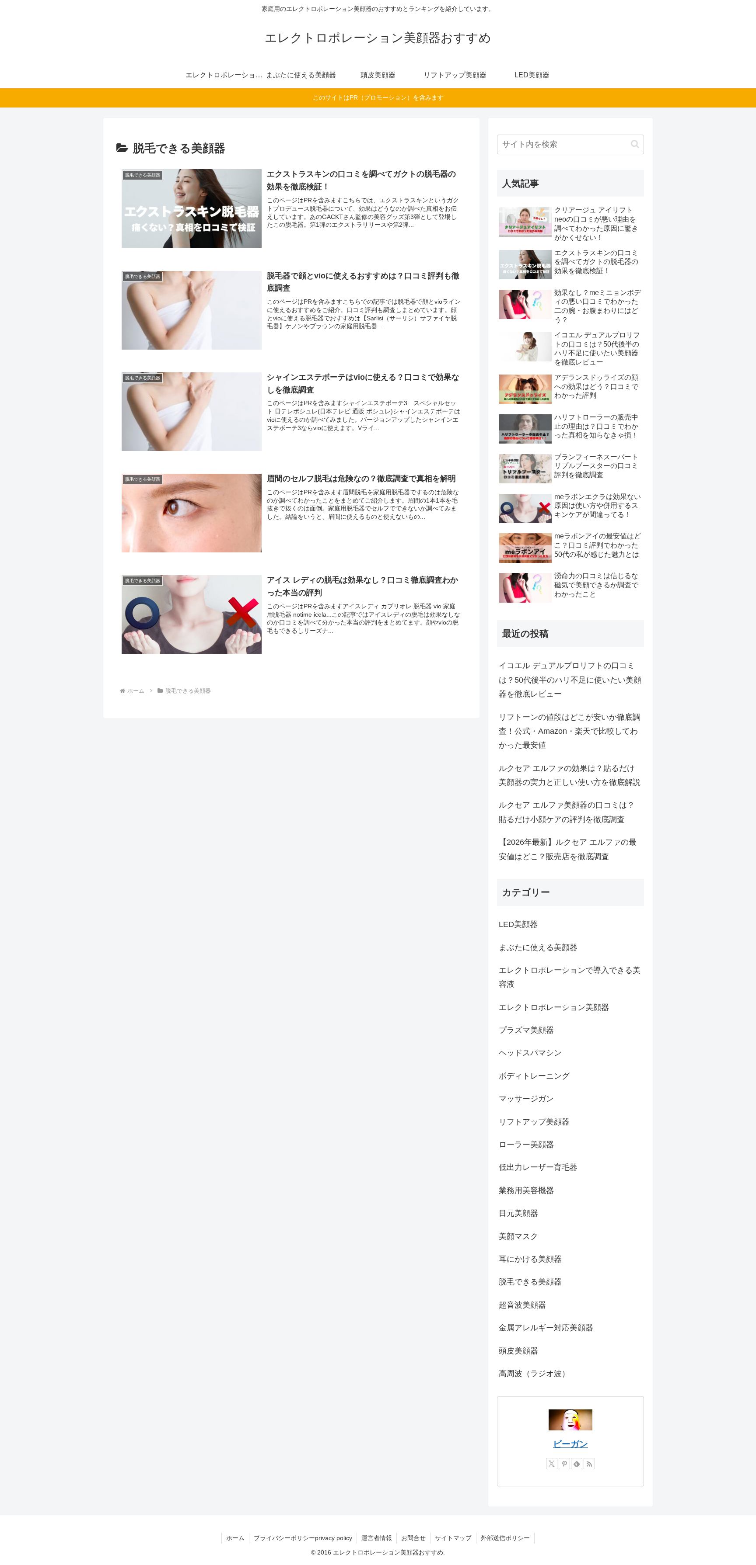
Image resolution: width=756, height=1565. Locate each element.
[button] (635, 144)
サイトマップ (453, 1537)
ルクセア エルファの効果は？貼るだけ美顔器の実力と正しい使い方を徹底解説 (569, 775)
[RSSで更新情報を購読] (589, 1463)
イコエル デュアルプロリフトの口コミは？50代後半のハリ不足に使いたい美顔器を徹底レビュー (570, 679)
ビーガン (570, 1444)
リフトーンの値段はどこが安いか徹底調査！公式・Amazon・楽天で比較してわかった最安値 (569, 731)
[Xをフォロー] (551, 1463)
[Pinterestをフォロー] (564, 1463)
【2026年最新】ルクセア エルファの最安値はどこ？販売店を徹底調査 (568, 849)
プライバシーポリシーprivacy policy (303, 1537)
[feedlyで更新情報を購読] (576, 1463)
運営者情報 (376, 1537)
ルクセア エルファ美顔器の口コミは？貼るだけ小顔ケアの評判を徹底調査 (567, 812)
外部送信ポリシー (505, 1537)
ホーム (235, 1537)
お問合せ (413, 1537)
